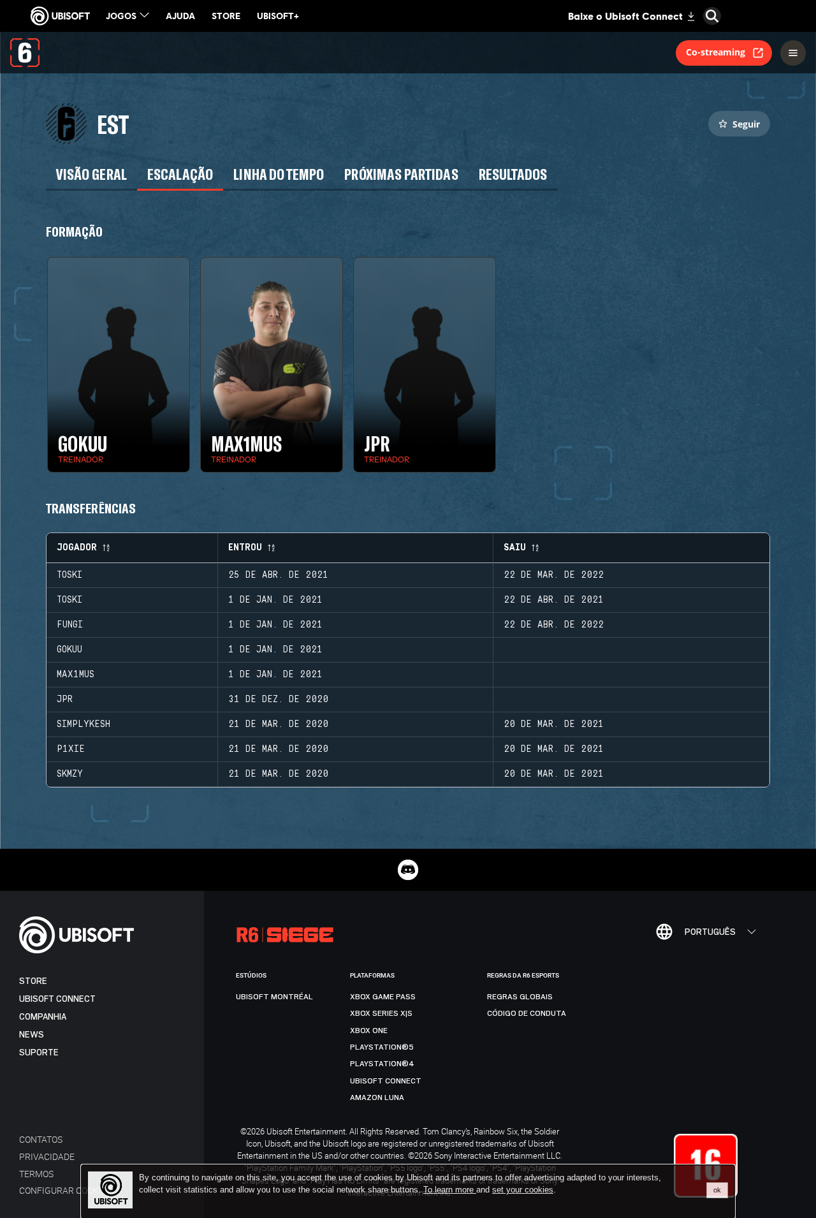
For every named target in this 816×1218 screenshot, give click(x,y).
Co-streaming (715, 52)
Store (33, 981)
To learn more (449, 1189)
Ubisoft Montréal (274, 996)
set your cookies (522, 1189)
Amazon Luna (377, 1097)
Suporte (39, 1052)
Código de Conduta (526, 1013)
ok (717, 1190)
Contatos (40, 1139)
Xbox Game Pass (383, 996)
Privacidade (47, 1156)
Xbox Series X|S (381, 1013)
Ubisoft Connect (57, 999)
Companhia (42, 1017)
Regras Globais (520, 996)
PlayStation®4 (382, 1063)
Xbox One (369, 1030)
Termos (36, 1174)
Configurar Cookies (65, 1190)
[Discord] (408, 870)
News (31, 1034)
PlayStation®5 (382, 1047)
